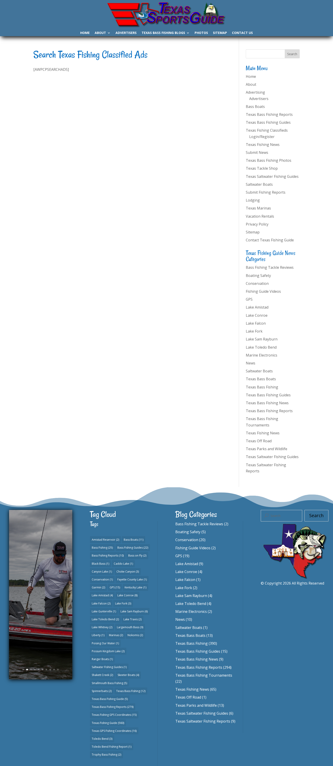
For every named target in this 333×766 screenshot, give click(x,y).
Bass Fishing (102, 548)
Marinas (116, 635)
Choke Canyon (127, 571)
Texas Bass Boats (261, 378)
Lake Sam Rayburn (262, 339)
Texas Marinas (258, 208)
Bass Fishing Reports (108, 555)
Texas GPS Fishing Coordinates (114, 731)
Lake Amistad (257, 307)
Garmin (98, 587)
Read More (40, 629)
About (100, 33)
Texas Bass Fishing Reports (269, 114)
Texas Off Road (259, 440)
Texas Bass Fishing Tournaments (203, 675)
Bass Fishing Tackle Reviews (270, 267)
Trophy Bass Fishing (106, 754)
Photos (201, 33)
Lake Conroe (257, 315)
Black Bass (100, 564)
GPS (249, 299)
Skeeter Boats (128, 675)
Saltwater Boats (259, 184)
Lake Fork (254, 331)
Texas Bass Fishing (262, 387)
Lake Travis (132, 619)
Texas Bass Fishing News (267, 402)
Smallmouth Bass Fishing (109, 683)
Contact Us (242, 33)
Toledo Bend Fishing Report (111, 747)
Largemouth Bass (130, 627)
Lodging (253, 200)
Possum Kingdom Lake (108, 651)
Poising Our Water (105, 643)
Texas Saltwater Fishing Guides (272, 176)
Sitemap (220, 33)
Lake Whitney (102, 627)
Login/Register (262, 136)
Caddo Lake (123, 564)
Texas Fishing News (263, 144)
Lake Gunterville (104, 611)
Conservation (257, 283)
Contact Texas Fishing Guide (270, 240)
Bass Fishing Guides (132, 548)
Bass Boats (255, 106)
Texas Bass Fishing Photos (268, 160)
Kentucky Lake (135, 587)
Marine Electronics (261, 355)
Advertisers (126, 33)
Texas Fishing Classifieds (267, 130)
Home (85, 33)
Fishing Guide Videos (263, 291)
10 (58, 669)
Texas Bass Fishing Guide (41, 592)
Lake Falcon (256, 323)
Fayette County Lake (132, 579)
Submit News (257, 152)
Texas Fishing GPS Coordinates (114, 715)
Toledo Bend (102, 739)
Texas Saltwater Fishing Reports (202, 721)
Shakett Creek (102, 675)
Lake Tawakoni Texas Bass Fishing (40, 569)
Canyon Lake (102, 571)
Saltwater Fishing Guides (109, 667)
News (250, 363)
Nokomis (135, 635)
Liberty (98, 635)
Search (316, 515)
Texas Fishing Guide (108, 723)
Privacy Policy (257, 224)
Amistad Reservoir (105, 540)
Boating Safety (258, 275)
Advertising (255, 92)
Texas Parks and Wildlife (266, 448)
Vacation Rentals (260, 216)
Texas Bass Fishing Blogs (163, 33)
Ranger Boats (102, 659)
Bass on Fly (137, 555)
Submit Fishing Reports (265, 192)
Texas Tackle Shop (262, 168)
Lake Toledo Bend (261, 347)
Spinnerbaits (102, 691)
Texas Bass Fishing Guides (268, 122)
